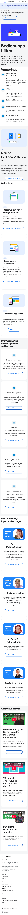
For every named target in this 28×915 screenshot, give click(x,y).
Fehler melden (5, 876)
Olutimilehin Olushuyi (14, 593)
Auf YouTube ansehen (14, 752)
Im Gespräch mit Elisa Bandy (14, 640)
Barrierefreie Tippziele (14, 393)
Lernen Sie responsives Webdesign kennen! (15, 281)
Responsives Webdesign (9, 262)
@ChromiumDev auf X (7, 896)
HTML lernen (13, 330)
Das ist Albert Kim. (14, 683)
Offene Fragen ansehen (7, 878)
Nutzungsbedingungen (6, 908)
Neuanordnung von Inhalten (14, 360)
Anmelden (23, 1)
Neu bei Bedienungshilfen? (13, 157)
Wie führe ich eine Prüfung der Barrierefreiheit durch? (11, 782)
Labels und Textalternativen (14, 491)
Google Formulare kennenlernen (15, 228)
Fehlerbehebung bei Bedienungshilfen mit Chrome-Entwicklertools (13, 733)
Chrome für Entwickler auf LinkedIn (9, 900)
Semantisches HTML (13, 313)
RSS (3, 902)
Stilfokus (14, 427)
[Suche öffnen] (16, 1)
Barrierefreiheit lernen (13, 178)
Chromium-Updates (6, 886)
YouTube (4, 898)
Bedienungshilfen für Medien (14, 460)
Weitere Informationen (14, 373)
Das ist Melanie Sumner (14, 545)
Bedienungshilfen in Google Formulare (12, 211)
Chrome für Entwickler (7, 884)
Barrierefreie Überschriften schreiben (10, 829)
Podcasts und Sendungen (7, 890)
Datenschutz (15, 908)
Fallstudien (4, 888)
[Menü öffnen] (2, 1)
